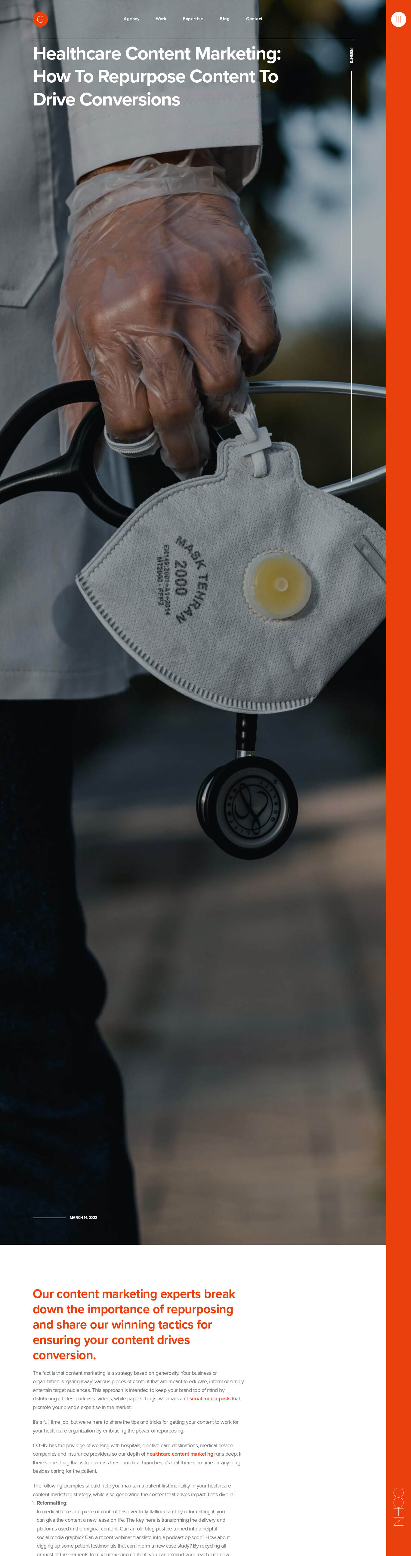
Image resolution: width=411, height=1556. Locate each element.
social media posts (210, 1398)
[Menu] (398, 19)
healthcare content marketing (180, 1454)
